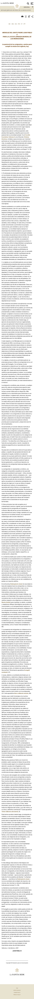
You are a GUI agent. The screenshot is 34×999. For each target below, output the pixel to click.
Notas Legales (17, 990)
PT (24, 24)
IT (21, 24)
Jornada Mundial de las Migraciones (19, 10)
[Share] (32, 16)
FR (19, 24)
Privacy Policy (17, 994)
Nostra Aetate (6, 602)
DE (9, 24)
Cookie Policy (17, 992)
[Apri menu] (31, 3)
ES (16, 24)
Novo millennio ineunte (21, 693)
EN (13, 24)
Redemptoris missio (16, 584)
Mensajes (4, 10)
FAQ (17, 988)
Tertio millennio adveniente (10, 811)
